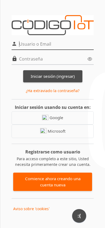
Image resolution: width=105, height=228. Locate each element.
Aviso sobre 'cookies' (31, 208)
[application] (79, 217)
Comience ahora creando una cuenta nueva (52, 181)
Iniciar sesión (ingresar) (53, 76)
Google (55, 117)
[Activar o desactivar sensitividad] (90, 59)
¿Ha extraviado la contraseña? (52, 90)
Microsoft (56, 131)
